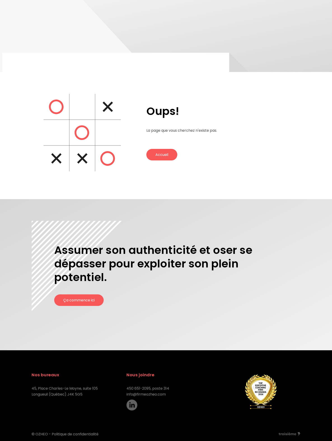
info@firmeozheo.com (146, 394)
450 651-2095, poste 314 (147, 388)
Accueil (161, 154)
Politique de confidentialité (75, 434)
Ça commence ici (79, 300)
